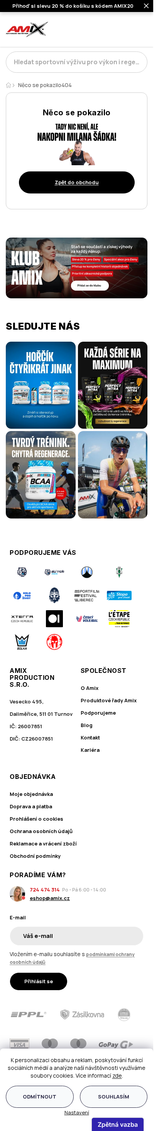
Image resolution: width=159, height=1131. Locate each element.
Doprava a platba (31, 806)
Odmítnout (39, 1096)
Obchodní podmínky (35, 855)
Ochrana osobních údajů (41, 831)
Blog (87, 725)
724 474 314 (45, 889)
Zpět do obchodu (77, 182)
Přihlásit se (38, 981)
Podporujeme (98, 712)
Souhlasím (113, 1096)
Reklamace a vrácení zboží (43, 843)
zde (117, 1075)
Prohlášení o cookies (36, 818)
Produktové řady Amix (109, 700)
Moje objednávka (31, 794)
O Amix (89, 687)
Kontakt (90, 737)
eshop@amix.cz (50, 898)
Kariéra (90, 749)
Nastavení (76, 1112)
